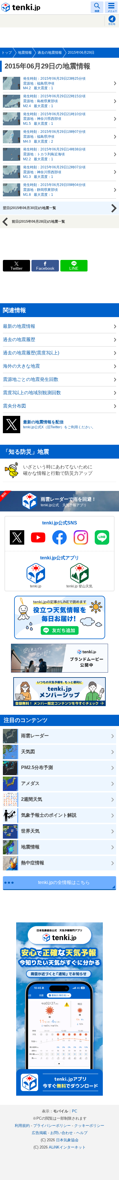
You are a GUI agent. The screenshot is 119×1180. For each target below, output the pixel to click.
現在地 (111, 24)
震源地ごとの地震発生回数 (30, 379)
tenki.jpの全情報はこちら (64, 882)
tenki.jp (21, 7)
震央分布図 (14, 405)
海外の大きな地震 (21, 366)
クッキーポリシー (89, 1125)
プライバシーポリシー (52, 1125)
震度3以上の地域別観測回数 (32, 392)
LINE (73, 268)
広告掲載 (39, 1133)
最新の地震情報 (19, 326)
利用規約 (22, 1125)
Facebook (45, 268)
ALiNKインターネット (67, 1147)
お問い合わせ (61, 1133)
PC (74, 1111)
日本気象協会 (67, 1140)
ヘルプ (82, 1133)
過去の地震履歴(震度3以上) (31, 352)
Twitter (16, 268)
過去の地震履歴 (19, 339)
